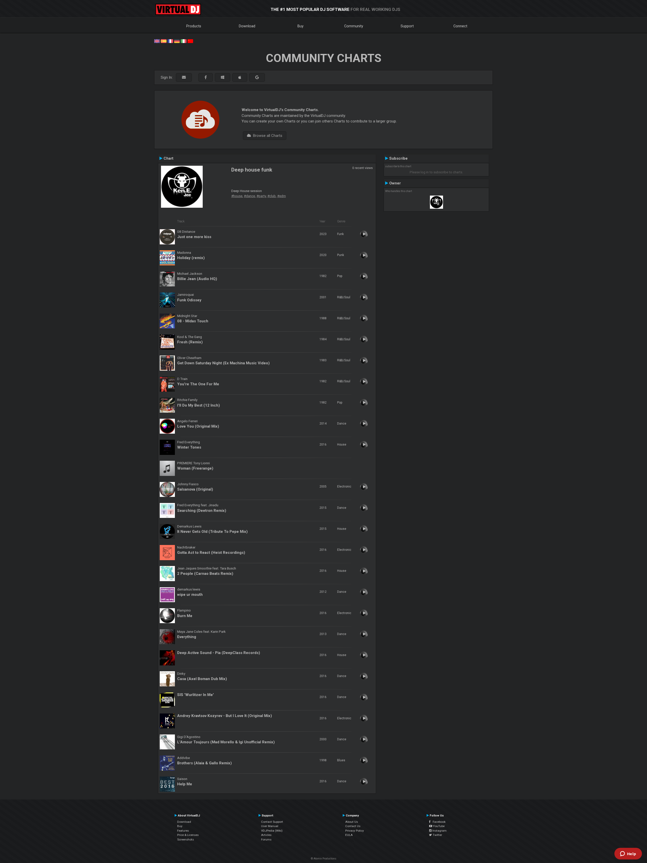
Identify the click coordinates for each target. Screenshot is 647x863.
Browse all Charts (266, 135)
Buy (300, 26)
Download (247, 26)
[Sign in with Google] (257, 77)
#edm (281, 196)
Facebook (438, 822)
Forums (266, 839)
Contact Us (352, 826)
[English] (157, 40)
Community (353, 26)
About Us (351, 822)
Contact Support (272, 822)
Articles (266, 835)
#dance (249, 196)
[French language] (170, 40)
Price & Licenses (188, 835)
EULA (349, 835)
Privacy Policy (354, 830)
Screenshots (185, 839)
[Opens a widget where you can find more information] (628, 854)
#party (261, 196)
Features (183, 830)
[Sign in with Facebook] (205, 77)
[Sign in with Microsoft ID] (222, 77)
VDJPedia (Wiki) (272, 830)
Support (407, 26)
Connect (460, 26)
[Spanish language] (163, 40)
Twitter (437, 835)
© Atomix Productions (323, 858)
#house (236, 196)
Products (193, 26)
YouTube (438, 826)
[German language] (177, 40)
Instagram (439, 830)
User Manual (269, 826)
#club (271, 196)
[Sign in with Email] (184, 77)
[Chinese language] (190, 40)
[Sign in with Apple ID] (239, 77)
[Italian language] (183, 40)
